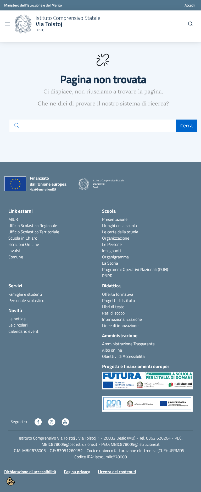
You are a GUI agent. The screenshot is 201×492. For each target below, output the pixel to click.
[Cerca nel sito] (190, 24)
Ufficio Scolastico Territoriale (33, 232)
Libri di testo (113, 307)
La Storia (110, 263)
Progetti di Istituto (118, 300)
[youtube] (65, 421)
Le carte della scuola (120, 232)
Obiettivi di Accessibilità (123, 356)
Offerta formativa (117, 294)
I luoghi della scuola (119, 225)
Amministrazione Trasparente (128, 344)
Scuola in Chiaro (22, 238)
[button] (147, 383)
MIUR (13, 219)
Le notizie (17, 319)
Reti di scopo (113, 313)
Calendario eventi (24, 331)
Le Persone (112, 244)
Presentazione (114, 219)
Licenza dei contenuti (117, 472)
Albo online (112, 350)
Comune (15, 257)
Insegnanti (111, 250)
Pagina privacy (77, 472)
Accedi (190, 5)
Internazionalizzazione (122, 319)
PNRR (107, 275)
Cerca (186, 125)
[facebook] (38, 421)
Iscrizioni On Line (23, 244)
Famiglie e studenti (25, 294)
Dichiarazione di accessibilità (30, 472)
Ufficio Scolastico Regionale (32, 225)
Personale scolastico (26, 300)
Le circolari (18, 325)
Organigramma (115, 257)
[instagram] (52, 421)
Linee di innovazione (120, 325)
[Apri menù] (7, 24)
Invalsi (14, 250)
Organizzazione (115, 238)
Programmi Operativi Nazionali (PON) (135, 269)
